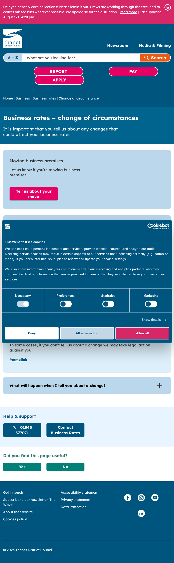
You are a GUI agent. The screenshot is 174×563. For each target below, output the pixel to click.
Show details (151, 319)
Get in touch (13, 492)
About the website (18, 512)
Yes (22, 466)
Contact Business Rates (65, 430)
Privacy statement (75, 499)
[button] (167, 7)
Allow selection (87, 333)
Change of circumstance (79, 98)
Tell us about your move (34, 194)
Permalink (18, 359)
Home (8, 98)
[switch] (66, 304)
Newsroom (117, 45)
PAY (133, 71)
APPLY (59, 80)
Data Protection (74, 507)
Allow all (142, 333)
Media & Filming (155, 45)
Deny (32, 333)
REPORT (58, 71)
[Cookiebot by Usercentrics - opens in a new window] (150, 226)
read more (128, 12)
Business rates (44, 98)
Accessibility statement (79, 492)
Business (22, 98)
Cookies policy (15, 519)
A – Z (13, 57)
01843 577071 (23, 430)
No (65, 466)
